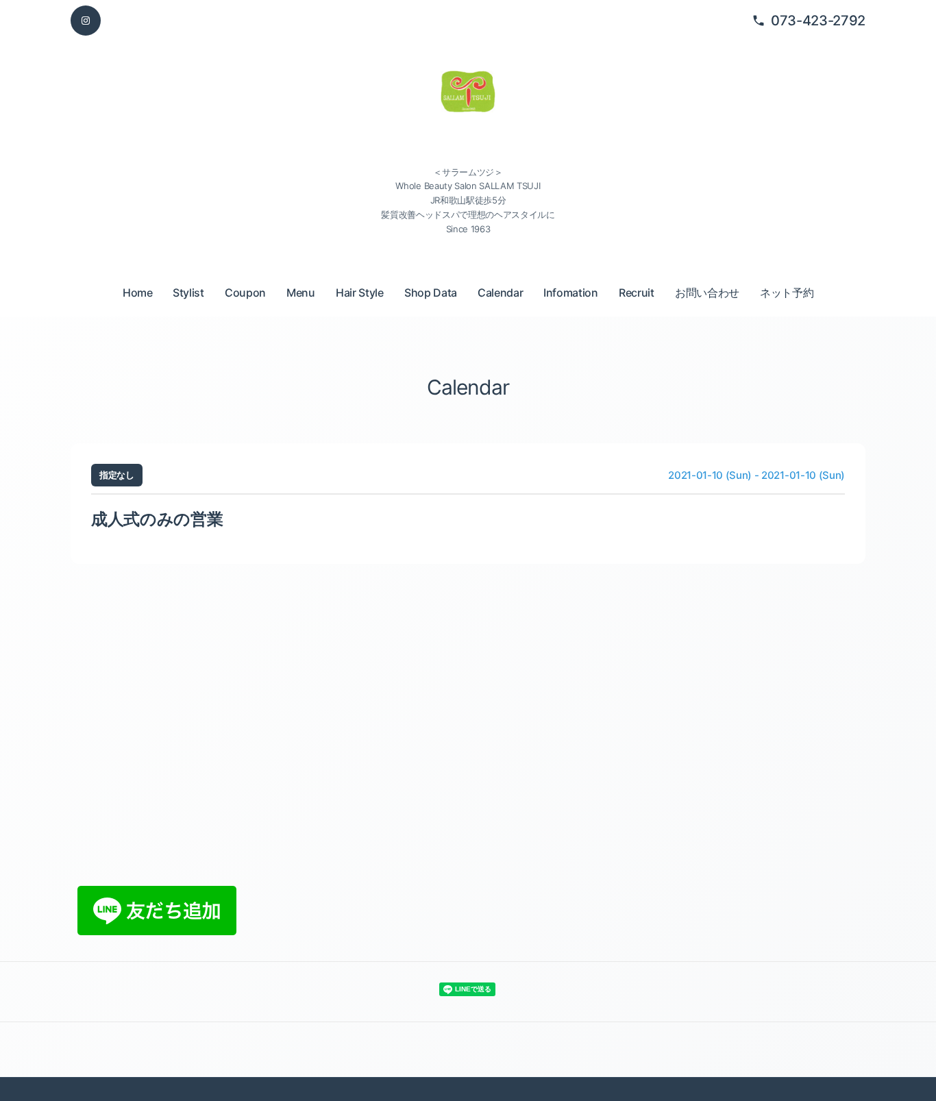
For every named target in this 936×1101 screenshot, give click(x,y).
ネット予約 (786, 292)
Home (138, 292)
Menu (300, 292)
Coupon (245, 292)
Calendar (500, 292)
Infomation (570, 292)
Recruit (636, 292)
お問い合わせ (707, 292)
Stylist (188, 292)
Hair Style (360, 292)
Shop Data (430, 292)
